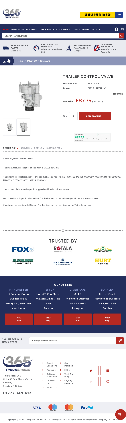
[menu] (51, 29)
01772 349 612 (17, 393)
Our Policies (68, 364)
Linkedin (91, 381)
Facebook (107, 370)
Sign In (99, 36)
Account (51, 370)
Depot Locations (52, 364)
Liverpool (78, 289)
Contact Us (51, 382)
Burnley (107, 289)
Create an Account (105, 41)
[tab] (12, 148)
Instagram (107, 381)
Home (20, 61)
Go (119, 14)
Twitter (91, 370)
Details (38, 148)
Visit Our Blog (69, 375)
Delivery (25, 148)
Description (10, 148)
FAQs (67, 370)
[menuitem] (6, 29)
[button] (10, 127)
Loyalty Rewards (68, 382)
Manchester (18, 289)
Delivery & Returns (52, 375)
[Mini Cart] (122, 29)
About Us (52, 387)
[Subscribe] (120, 340)
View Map (18, 319)
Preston (48, 289)
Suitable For (53, 148)
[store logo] (12, 14)
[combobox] (63, 35)
